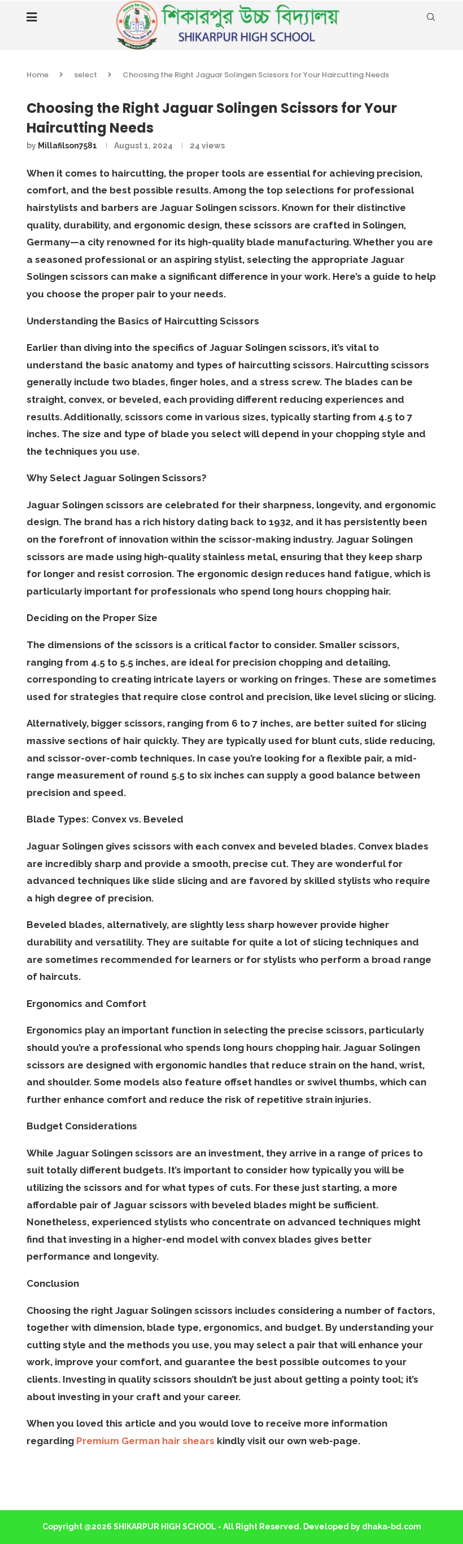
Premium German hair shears (145, 1440)
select (85, 74)
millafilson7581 (67, 145)
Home (38, 74)
